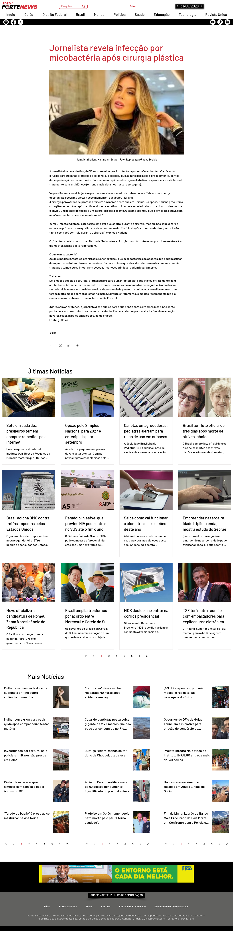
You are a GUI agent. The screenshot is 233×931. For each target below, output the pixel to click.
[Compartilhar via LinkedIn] (69, 345)
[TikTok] (220, 22)
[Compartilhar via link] (78, 345)
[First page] (86, 656)
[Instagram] (6, 22)
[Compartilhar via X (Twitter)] (60, 345)
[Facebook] (13, 22)
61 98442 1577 (186, 918)
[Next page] (139, 656)
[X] (20, 22)
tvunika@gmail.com (153, 918)
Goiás (53, 332)
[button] (73, 6)
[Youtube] (213, 22)
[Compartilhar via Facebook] (51, 345)
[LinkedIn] (227, 22)
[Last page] (147, 656)
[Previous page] (93, 656)
